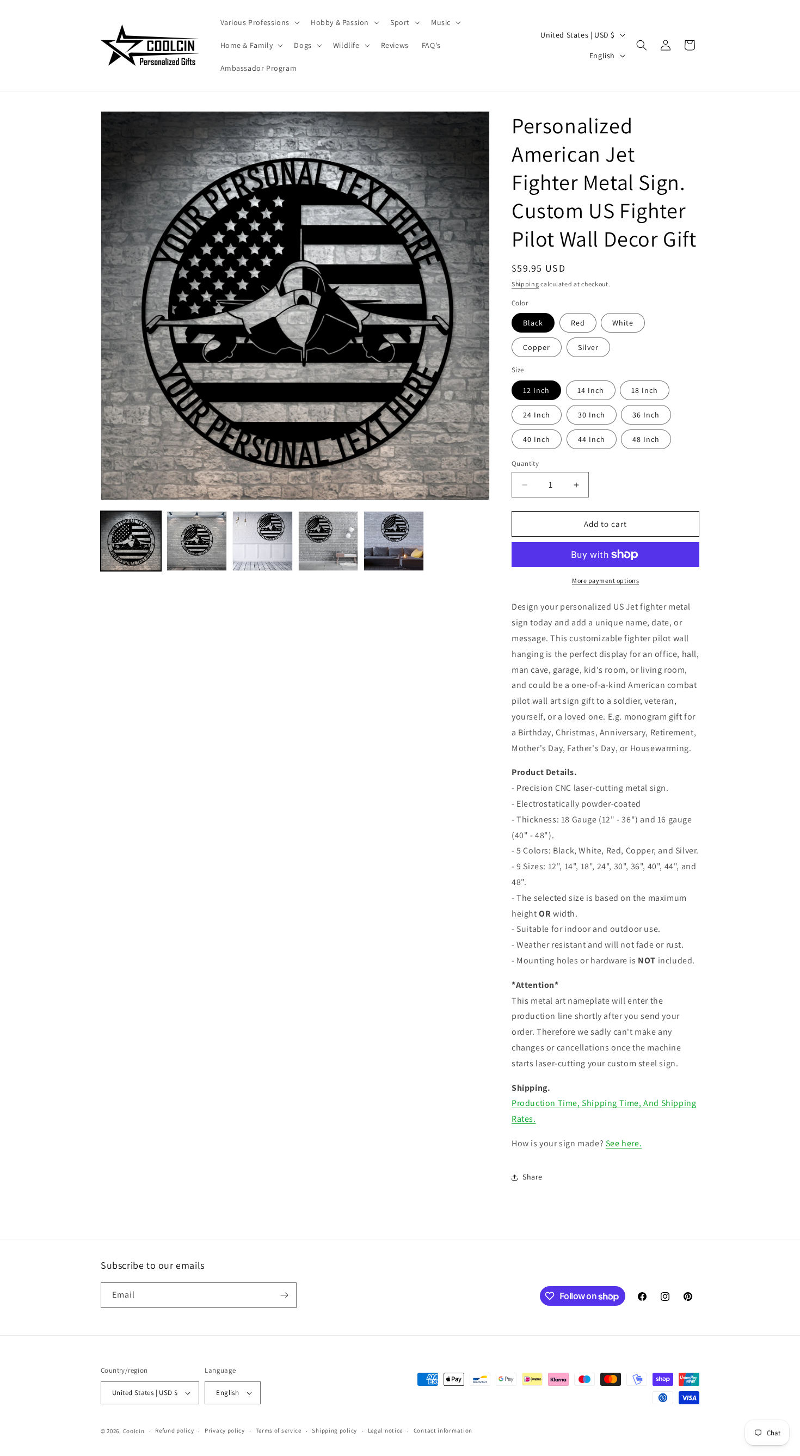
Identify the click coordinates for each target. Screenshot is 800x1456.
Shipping (525, 284)
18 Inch (644, 390)
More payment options (605, 580)
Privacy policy (225, 1430)
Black (533, 323)
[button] (259, 22)
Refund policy (174, 1430)
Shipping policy (334, 1430)
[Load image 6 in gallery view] (197, 541)
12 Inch (536, 390)
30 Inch (591, 415)
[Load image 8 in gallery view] (328, 541)
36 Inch (646, 415)
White (622, 323)
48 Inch (646, 439)
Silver (588, 347)
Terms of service (278, 1430)
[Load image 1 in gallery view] (131, 541)
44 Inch (591, 439)
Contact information (443, 1430)
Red (578, 323)
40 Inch (536, 439)
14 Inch (590, 390)
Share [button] (532, 1177)
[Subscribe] (284, 1295)
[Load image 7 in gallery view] (262, 541)
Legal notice (385, 1430)
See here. (624, 1143)
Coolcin (134, 1431)
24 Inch (536, 415)
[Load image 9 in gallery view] (394, 541)
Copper (536, 347)
